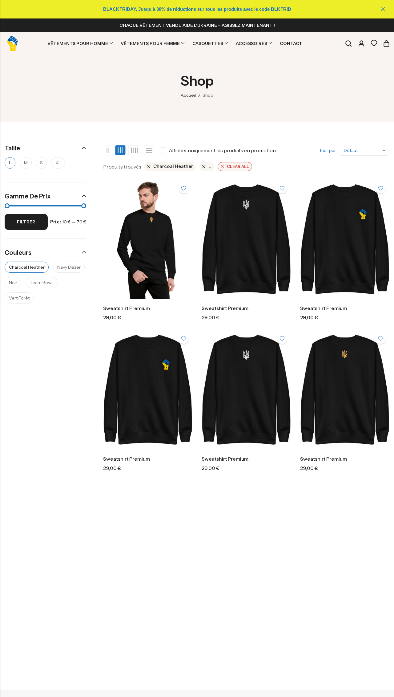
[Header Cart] (386, 43)
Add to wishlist (184, 189)
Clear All (238, 166)
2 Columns (108, 150)
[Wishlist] (374, 43)
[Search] (348, 43)
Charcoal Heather (173, 166)
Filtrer (26, 222)
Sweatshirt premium (126, 308)
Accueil (188, 95)
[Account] (361, 43)
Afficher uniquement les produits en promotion (222, 150)
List (149, 150)
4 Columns (134, 150)
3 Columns (120, 150)
